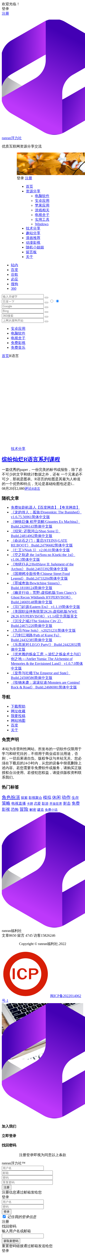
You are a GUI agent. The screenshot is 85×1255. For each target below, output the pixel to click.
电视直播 (18, 804)
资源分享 (33, 191)
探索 (24, 797)
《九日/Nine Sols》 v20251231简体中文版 (43, 630)
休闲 (56, 797)
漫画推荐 (33, 238)
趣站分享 (33, 233)
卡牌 (30, 803)
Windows (42, 224)
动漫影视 (33, 242)
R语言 (36, 488)
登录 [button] (5, 9)
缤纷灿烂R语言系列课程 (31, 459)
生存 (75, 797)
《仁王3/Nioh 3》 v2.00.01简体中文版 (40, 550)
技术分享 (33, 228)
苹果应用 (42, 205)
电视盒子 (42, 215)
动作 (66, 797)
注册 (5, 13)
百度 (14, 270)
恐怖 (15, 809)
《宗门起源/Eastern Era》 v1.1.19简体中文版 (45, 607)
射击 (67, 803)
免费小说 (51, 809)
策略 (6, 803)
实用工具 (42, 219)
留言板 (31, 252)
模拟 (47, 797)
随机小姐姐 (35, 247)
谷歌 (14, 274)
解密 (32, 809)
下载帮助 (18, 706)
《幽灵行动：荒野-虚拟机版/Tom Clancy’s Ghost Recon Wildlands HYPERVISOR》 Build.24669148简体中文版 (43, 597)
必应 (14, 279)
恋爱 (37, 803)
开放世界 (55, 803)
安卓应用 (42, 201)
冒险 (24, 809)
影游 (45, 803)
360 (13, 288)
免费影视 (18, 343)
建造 (40, 809)
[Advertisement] (42, 400)
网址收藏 (18, 711)
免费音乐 (18, 347)
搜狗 (14, 284)
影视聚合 (35, 797)
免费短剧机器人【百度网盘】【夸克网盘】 (45, 507)
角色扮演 (11, 797)
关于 (29, 257)
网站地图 (18, 720)
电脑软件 (42, 196)
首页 (29, 186)
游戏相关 (42, 210)
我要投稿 (18, 716)
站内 (14, 265)
